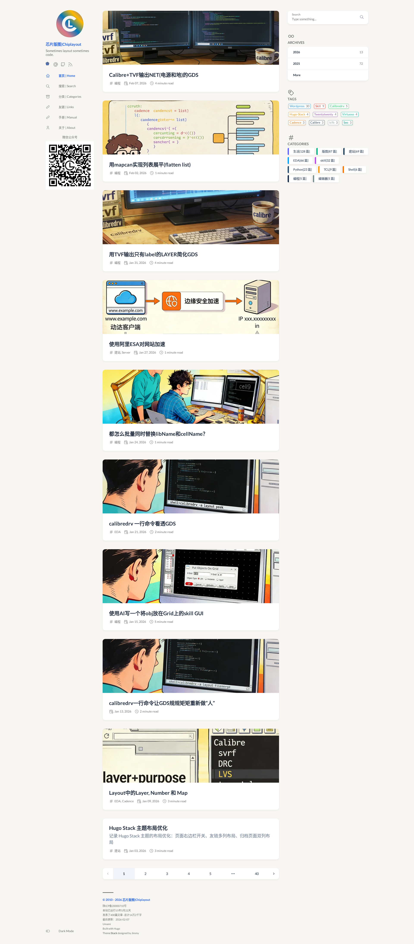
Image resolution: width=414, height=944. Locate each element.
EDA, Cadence (124, 801)
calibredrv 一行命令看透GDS (142, 523)
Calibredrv (339, 106)
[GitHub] (63, 66)
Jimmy (135, 933)
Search (296, 14)
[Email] (55, 66)
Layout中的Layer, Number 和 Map (148, 793)
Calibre (316, 122)
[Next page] (274, 873)
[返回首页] (70, 35)
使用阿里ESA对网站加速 (137, 344)
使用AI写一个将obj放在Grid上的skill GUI (156, 613)
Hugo (117, 928)
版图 (329, 151)
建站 (356, 151)
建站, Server (122, 352)
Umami (107, 924)
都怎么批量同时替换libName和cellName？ (158, 434)
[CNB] (48, 66)
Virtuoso (349, 114)
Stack (114, 933)
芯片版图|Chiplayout (63, 44)
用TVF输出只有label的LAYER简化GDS (153, 254)
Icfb (333, 122)
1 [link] (124, 874)
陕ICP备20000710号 (115, 906)
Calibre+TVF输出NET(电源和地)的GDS (153, 75)
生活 (301, 151)
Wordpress (299, 106)
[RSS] (70, 66)
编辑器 (326, 178)
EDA (300, 160)
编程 (299, 178)
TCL (330, 169)
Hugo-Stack (299, 114)
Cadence (297, 122)
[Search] (361, 17)
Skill (319, 106)
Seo (347, 122)
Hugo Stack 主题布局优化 (138, 828)
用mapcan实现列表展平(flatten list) (150, 164)
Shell (355, 169)
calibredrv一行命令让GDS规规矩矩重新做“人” (162, 703)
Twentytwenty (325, 114)
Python (302, 169)
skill (327, 160)
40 (257, 874)
